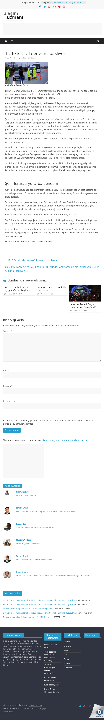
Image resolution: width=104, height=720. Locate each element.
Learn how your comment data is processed (65, 440)
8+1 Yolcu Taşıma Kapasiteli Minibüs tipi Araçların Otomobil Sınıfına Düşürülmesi (40, 600)
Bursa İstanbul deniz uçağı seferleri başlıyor (17, 289)
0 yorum (33, 58)
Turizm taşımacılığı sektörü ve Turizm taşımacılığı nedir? (28, 608)
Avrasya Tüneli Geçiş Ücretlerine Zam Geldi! (83, 306)
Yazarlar (68, 646)
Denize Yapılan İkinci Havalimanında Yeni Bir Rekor (26, 617)
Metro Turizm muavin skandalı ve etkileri (34, 559)
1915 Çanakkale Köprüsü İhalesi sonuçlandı (30, 260)
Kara (66, 650)
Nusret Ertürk (22, 492)
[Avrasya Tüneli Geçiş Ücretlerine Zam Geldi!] (85, 286)
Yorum (7, 331)
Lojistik (67, 663)
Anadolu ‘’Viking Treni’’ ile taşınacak (52, 289)
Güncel (67, 641)
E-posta (8, 386)
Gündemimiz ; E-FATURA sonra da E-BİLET (35, 527)
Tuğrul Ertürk (22, 556)
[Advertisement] (52, 29)
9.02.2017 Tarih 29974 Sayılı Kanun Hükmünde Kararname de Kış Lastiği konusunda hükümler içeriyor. (51, 268)
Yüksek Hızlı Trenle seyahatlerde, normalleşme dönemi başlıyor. (67, 3)
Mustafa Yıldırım (24, 540)
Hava (66, 654)
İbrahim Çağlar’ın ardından (28, 543)
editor (24, 58)
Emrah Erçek (22, 507)
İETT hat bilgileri (51, 684)
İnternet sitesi (10, 401)
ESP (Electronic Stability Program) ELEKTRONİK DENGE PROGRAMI (45, 511)
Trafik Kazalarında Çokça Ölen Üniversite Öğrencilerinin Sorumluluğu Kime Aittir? (53, 575)
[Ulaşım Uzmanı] (6, 41)
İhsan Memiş (22, 572)
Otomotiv (68, 667)
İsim (6, 370)
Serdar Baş (21, 524)
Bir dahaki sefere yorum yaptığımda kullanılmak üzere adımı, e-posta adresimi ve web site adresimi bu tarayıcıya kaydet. (48, 422)
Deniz (66, 659)
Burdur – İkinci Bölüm (26, 495)
